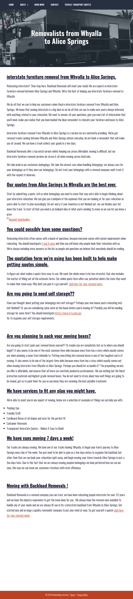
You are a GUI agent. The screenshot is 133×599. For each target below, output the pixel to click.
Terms (72, 594)
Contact (55, 4)
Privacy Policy (82, 594)
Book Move (39, 4)
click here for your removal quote (85, 284)
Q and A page (48, 243)
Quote (23, 4)
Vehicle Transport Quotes (78, 4)
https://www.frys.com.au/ (68, 313)
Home (11, 4)
